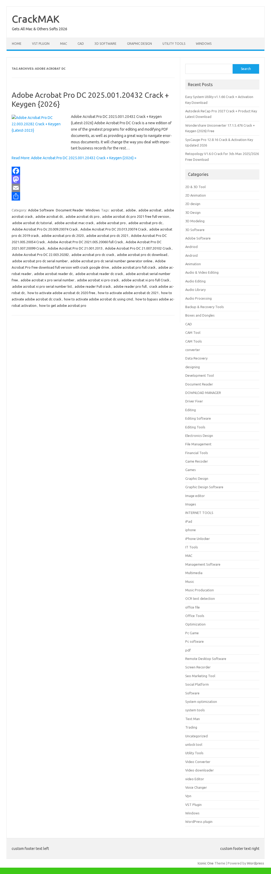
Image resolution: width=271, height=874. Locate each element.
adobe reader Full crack (93, 286)
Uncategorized (196, 736)
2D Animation (195, 195)
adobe (131, 210)
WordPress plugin (199, 821)
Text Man (192, 719)
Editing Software (198, 418)
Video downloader (199, 770)
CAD (81, 43)
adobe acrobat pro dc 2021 (107, 235)
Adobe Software (41, 210)
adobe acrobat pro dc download (142, 254)
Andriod (191, 247)
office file (192, 607)
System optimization (201, 701)
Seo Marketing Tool (200, 676)
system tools (195, 710)
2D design (192, 204)
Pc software (194, 641)
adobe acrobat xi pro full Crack (145, 280)
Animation (193, 264)
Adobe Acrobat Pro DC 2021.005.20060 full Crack (85, 242)
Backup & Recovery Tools (204, 307)
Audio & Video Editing (202, 272)
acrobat (117, 210)
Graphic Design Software (204, 487)
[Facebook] (93, 171)
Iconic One (206, 863)
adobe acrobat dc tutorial (32, 223)
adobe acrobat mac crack (74, 223)
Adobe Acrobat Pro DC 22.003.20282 (40, 254)
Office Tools (194, 616)
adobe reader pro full (130, 286)
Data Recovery (196, 358)
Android (191, 255)
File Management (198, 444)
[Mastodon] (93, 179)
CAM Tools (193, 341)
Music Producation (199, 590)
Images (190, 504)
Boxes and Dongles (200, 315)
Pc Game (192, 633)
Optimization (195, 624)
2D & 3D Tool (195, 187)
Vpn (188, 796)
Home (16, 43)
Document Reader (70, 210)
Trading (191, 727)
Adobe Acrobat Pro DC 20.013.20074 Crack (113, 229)
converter (192, 350)
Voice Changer (196, 787)
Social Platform (197, 684)
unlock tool (193, 744)
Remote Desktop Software (205, 658)
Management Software (202, 564)
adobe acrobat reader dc (53, 274)
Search (246, 68)
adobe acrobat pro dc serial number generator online (111, 261)
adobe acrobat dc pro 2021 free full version (135, 216)
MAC (63, 43)
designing (192, 367)
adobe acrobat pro (111, 223)
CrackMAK (36, 18)
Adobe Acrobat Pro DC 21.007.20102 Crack (138, 248)
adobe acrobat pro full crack (134, 267)
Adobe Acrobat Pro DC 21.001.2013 (75, 248)
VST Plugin (40, 43)
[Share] (93, 196)
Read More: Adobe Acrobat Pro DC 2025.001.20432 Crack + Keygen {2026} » (74, 158)
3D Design (193, 212)
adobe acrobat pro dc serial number (40, 261)
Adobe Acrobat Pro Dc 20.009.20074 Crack (45, 229)
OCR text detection (200, 598)
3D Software (105, 43)
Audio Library (195, 289)
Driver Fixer (194, 401)
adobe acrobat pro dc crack (92, 254)
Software (192, 693)
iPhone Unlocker (197, 538)
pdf (188, 650)
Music (189, 581)
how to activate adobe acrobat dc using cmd (98, 299)
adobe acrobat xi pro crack (98, 280)
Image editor (195, 496)
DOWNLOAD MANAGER (203, 392)
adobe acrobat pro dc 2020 (63, 235)
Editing (190, 410)
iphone (190, 530)
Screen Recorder (198, 667)
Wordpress (255, 863)
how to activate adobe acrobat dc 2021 (128, 293)
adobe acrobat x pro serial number (47, 280)
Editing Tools (195, 427)
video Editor (194, 779)
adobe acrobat (149, 210)
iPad (188, 521)
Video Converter (197, 762)
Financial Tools (196, 453)
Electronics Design (199, 435)
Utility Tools (173, 43)
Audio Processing (198, 298)
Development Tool (199, 375)
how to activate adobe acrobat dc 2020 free (61, 293)
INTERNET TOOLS (199, 512)
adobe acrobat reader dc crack (99, 274)
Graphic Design (139, 43)
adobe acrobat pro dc (145, 223)
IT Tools (191, 547)
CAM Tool (192, 332)
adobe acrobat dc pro (83, 216)
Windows (203, 43)
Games (190, 470)
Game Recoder (196, 461)
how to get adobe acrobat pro (62, 305)
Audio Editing (195, 281)
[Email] (93, 188)
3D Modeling (195, 221)
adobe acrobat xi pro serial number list (42, 286)
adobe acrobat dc (49, 216)
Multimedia (193, 573)
